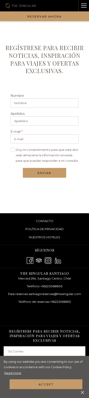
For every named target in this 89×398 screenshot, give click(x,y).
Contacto (44, 221)
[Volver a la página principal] (20, 6)
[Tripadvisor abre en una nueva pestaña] (39, 260)
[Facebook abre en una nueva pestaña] (30, 260)
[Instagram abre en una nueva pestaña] (48, 260)
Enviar (44, 173)
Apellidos (17, 114)
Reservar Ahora (44, 16)
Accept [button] (46, 384)
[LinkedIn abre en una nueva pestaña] (58, 260)
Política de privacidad (44, 229)
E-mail (16, 132)
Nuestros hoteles (51, 238)
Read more (12, 373)
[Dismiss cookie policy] (82, 392)
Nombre (17, 96)
